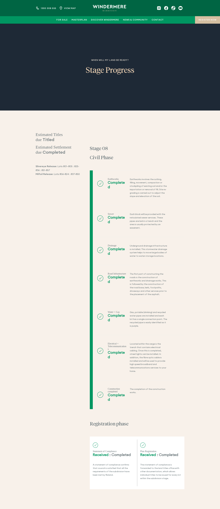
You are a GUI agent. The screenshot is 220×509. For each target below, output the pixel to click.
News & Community (135, 20)
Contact (157, 20)
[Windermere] (109, 8)
